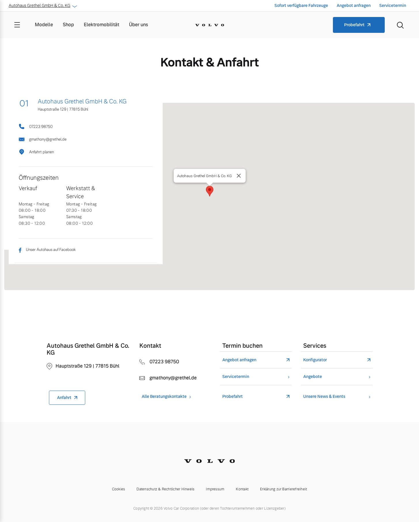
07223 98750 (41, 126)
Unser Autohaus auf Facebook (51, 249)
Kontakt (242, 489)
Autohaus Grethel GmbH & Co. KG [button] (39, 5)
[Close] (239, 176)
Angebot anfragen (354, 5)
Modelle (44, 25)
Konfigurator (315, 360)
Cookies (118, 489)
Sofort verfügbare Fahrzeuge (301, 5)
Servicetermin (392, 5)
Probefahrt (354, 24)
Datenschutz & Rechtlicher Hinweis (165, 489)
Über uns (138, 25)
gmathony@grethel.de (48, 139)
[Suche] (400, 24)
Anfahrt (64, 397)
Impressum (215, 489)
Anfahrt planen (41, 152)
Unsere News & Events (324, 396)
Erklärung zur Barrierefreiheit (283, 489)
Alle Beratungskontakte (164, 396)
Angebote (312, 376)
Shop (68, 25)
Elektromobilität (101, 25)
